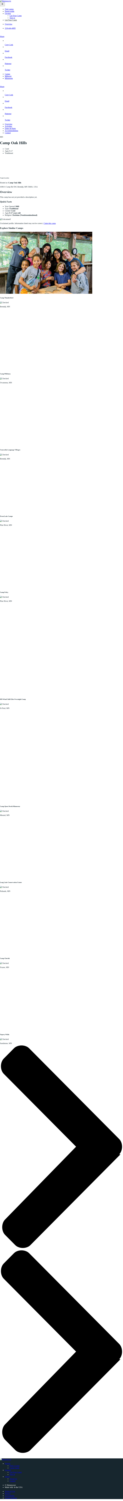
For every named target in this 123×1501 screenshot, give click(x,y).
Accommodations (11, 131)
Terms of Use (10, 1491)
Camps (7, 74)
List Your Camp (16, 16)
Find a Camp (14, 1466)
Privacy (8, 1494)
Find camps (9, 9)
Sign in (12, 18)
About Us (13, 1479)
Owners (8, 13)
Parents (7, 1464)
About (7, 1477)
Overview (8, 24)
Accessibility (10, 1496)
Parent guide (9, 11)
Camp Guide (14, 1468)
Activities (8, 126)
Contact (8, 133)
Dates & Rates (10, 128)
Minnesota (9, 78)
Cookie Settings (11, 1498)
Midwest (8, 76)
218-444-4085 (10, 28)
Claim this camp (49, 223)
